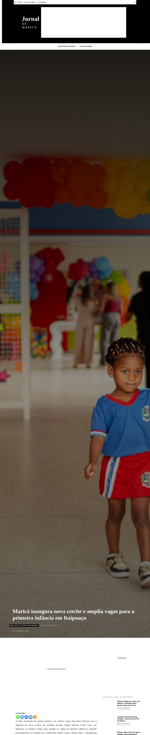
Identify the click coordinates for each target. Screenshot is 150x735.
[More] (35, 717)
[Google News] (26, 717)
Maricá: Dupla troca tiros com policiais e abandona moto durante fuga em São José (128, 703)
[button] (136, 2)
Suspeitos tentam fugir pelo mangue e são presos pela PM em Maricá (128, 719)
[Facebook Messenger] (31, 717)
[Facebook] (22, 717)
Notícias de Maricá (123, 708)
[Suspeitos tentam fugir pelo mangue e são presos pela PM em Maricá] (109, 722)
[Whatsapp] (18, 717)
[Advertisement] (83, 22)
